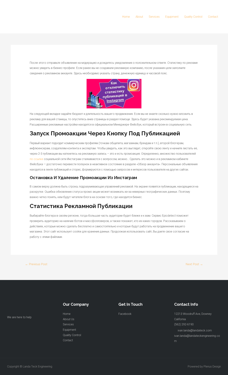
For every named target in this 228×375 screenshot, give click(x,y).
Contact (213, 16)
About (139, 16)
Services (154, 16)
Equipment (171, 16)
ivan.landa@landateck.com (195, 330)
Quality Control (193, 16)
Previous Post (36, 264)
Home (126, 16)
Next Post (194, 264)
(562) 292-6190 (184, 324)
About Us (68, 319)
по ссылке (36, 159)
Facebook (124, 314)
